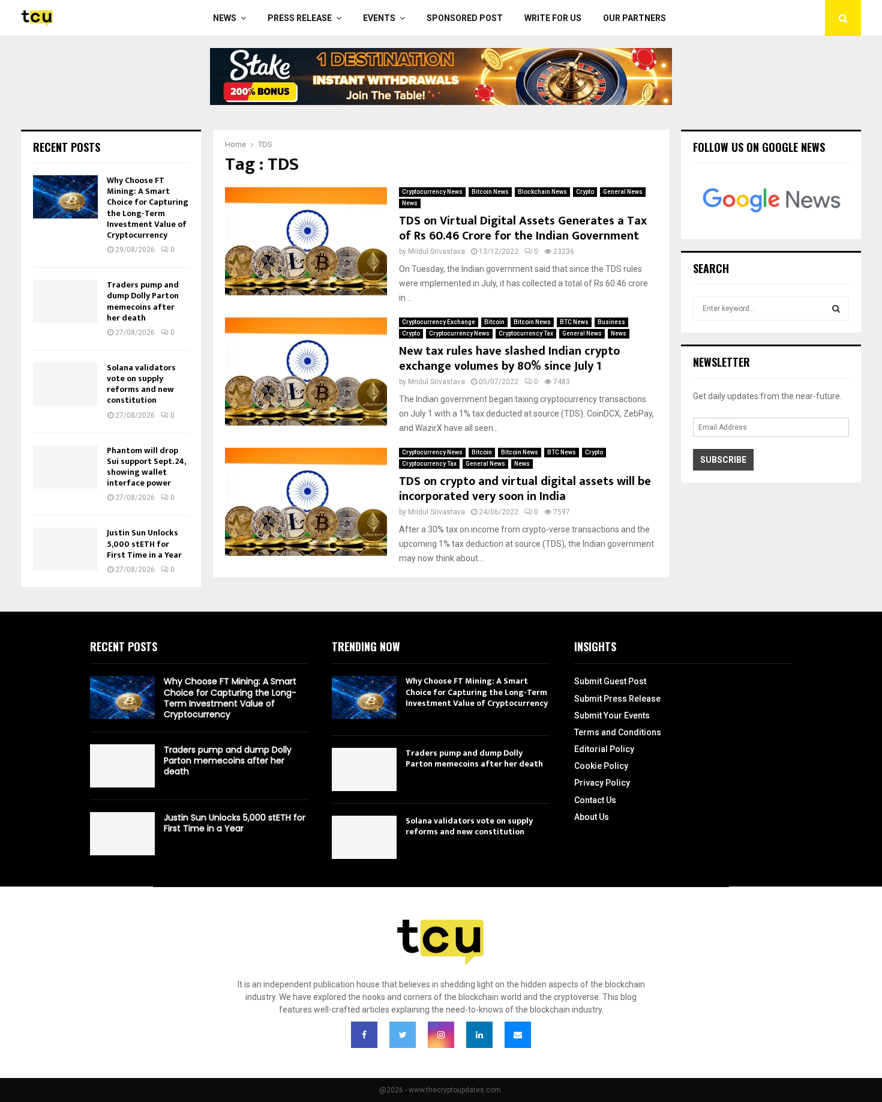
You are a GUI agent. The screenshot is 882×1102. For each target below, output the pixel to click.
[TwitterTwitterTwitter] (402, 1035)
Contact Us (595, 800)
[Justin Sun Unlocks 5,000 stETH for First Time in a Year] (65, 549)
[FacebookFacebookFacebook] (364, 1035)
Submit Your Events (612, 715)
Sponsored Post (465, 18)
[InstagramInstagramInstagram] (441, 1035)
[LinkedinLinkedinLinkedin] (479, 1035)
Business (611, 322)
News (224, 18)
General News (623, 191)
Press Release (300, 18)
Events (379, 18)
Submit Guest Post (610, 681)
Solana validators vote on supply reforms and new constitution (141, 384)
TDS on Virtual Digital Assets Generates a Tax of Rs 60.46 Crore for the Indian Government (523, 228)
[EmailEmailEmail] (518, 1035)
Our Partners (634, 18)
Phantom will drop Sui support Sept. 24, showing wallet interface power (146, 467)
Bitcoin (494, 322)
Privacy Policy (602, 782)
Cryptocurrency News (432, 191)
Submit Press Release (617, 698)
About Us (591, 817)
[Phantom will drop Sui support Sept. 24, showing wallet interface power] (65, 467)
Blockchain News (542, 191)
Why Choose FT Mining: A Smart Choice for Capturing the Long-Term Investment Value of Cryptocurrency (147, 207)
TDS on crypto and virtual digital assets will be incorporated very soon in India (525, 489)
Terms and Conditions (617, 732)
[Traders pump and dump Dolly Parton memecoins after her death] (65, 301)
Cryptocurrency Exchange (438, 322)
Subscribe (723, 460)
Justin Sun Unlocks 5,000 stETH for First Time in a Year (144, 543)
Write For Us (552, 18)
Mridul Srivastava (436, 251)
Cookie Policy (601, 766)
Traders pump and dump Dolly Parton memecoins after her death (143, 301)
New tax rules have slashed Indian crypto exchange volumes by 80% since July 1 (509, 358)
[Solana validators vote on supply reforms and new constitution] (65, 384)
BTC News (574, 322)
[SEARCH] (836, 309)
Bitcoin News (490, 191)
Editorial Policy (604, 749)
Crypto (585, 191)
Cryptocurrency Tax (526, 333)
